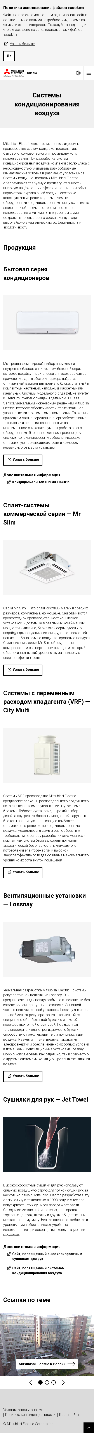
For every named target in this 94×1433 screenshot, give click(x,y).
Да (9, 56)
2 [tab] (47, 1382)
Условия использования (22, 1410)
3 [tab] (53, 1382)
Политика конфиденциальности (30, 1415)
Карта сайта (69, 1415)
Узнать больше (22, 44)
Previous (31, 1382)
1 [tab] (40, 1382)
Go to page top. (89, 1427)
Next (63, 1382)
